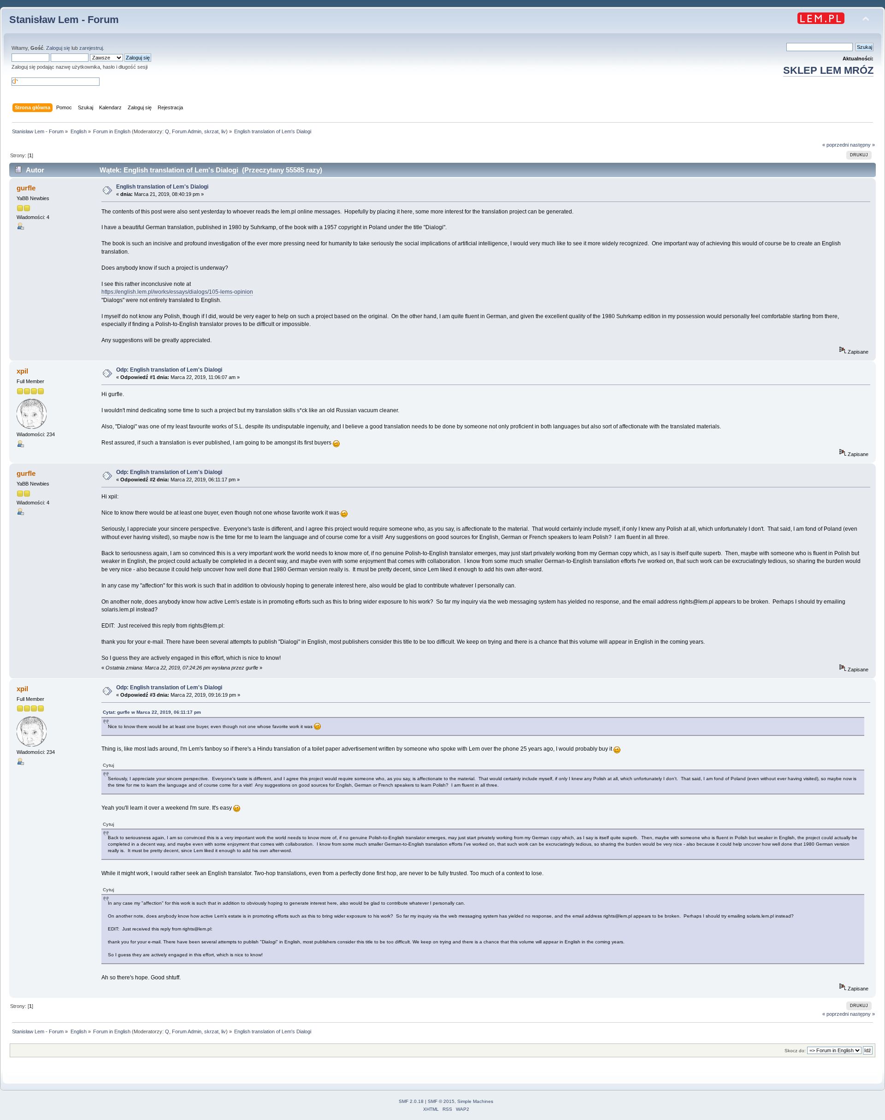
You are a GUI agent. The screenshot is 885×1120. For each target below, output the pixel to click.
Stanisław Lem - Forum (64, 19)
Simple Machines (475, 1101)
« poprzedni (835, 145)
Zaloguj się (58, 48)
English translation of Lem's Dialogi (162, 187)
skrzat (211, 131)
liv (223, 131)
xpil (22, 371)
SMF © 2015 (441, 1101)
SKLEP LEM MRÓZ (828, 70)
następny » (862, 145)
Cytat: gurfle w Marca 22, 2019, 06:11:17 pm (152, 712)
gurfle (26, 188)
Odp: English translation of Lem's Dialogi (169, 370)
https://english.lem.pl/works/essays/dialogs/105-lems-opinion (177, 292)
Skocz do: (795, 1050)
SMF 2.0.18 (411, 1101)
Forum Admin (186, 131)
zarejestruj (91, 48)
